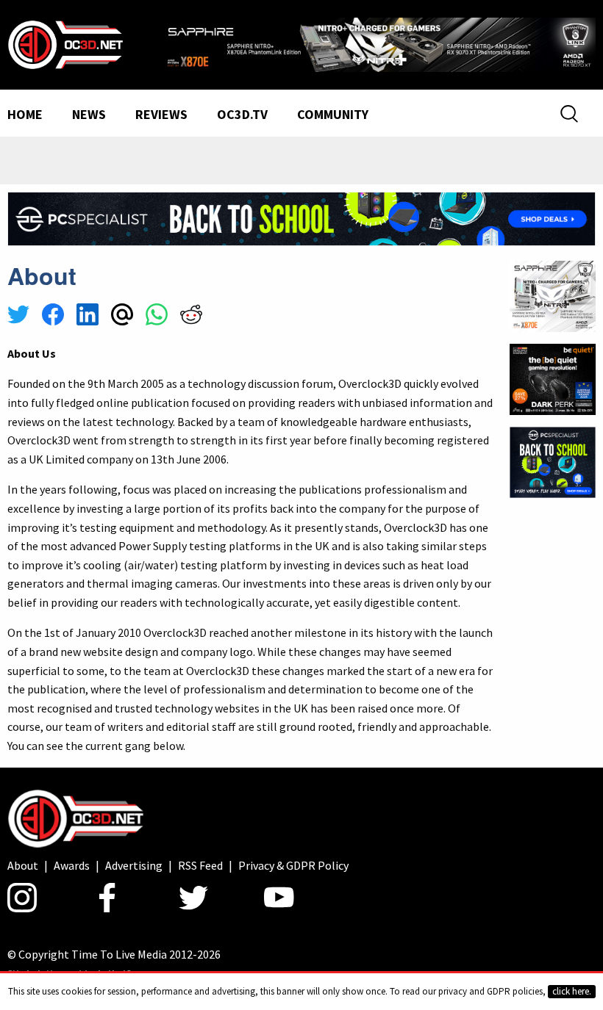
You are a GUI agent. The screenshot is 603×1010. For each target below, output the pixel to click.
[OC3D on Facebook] (107, 897)
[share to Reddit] (191, 316)
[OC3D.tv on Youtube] (279, 897)
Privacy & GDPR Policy (293, 865)
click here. (571, 991)
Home (25, 115)
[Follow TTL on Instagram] (22, 897)
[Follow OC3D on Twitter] (193, 898)
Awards (72, 865)
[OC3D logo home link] (65, 43)
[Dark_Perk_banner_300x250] (553, 377)
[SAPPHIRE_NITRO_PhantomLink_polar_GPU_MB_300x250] (553, 294)
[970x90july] (301, 217)
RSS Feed (200, 865)
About (22, 865)
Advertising (134, 865)
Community (332, 115)
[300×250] (553, 461)
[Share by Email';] (122, 316)
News (89, 115)
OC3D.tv (242, 115)
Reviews (161, 115)
